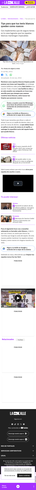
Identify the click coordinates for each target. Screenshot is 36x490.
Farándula (16, 216)
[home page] (18, 413)
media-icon (18, 486)
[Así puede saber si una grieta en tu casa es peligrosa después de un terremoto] (6, 159)
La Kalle (3, 19)
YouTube (20, 340)
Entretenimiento (13, 19)
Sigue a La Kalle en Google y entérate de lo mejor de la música (19, 248)
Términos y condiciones (15, 463)
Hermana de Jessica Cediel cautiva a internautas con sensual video (23, 220)
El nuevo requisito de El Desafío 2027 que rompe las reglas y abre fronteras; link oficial (22, 148)
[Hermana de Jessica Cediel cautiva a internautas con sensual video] (6, 218)
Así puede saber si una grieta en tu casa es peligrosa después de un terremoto (23, 161)
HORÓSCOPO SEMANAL (17, 7)
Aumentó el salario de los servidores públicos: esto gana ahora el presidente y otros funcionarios (23, 208)
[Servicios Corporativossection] (33, 451)
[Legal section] (33, 456)
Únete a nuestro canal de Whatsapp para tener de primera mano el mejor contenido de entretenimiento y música (20, 105)
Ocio (21, 19)
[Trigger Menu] (2, 2)
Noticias (15, 203)
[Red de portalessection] (33, 446)
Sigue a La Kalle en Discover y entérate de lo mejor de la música (19, 114)
